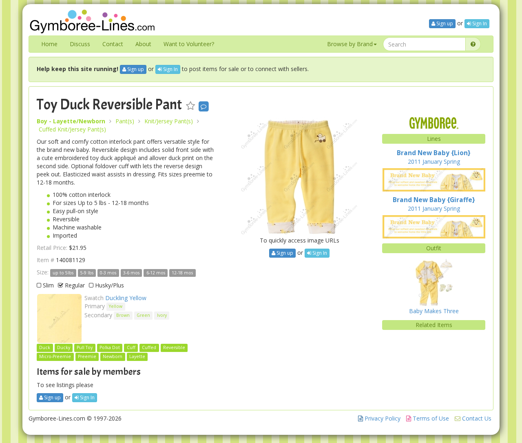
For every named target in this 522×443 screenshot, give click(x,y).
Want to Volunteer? (189, 44)
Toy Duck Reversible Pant (109, 104)
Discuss (80, 44)
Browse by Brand (350, 44)
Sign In (479, 23)
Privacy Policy (381, 418)
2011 (414, 161)
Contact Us (475, 418)
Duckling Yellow (125, 298)
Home (49, 44)
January (432, 161)
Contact (112, 44)
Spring (452, 161)
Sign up (444, 23)
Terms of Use (430, 418)
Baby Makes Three (434, 311)
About (143, 44)
